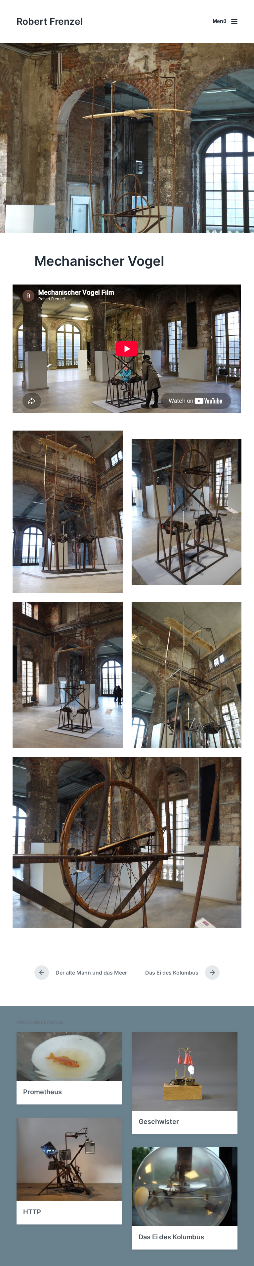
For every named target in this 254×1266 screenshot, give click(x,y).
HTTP (32, 1212)
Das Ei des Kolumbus (171, 1237)
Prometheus (42, 1092)
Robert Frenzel (50, 21)
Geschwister (159, 1122)
